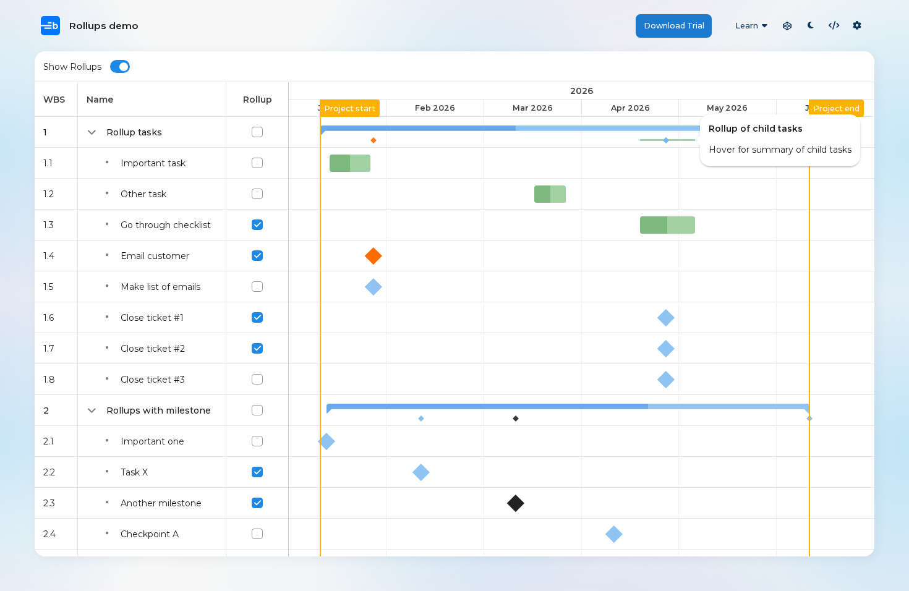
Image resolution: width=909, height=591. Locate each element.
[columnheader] (56, 99)
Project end (836, 108)
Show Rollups (72, 66)
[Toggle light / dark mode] (810, 26)
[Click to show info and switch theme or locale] (857, 26)
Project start (349, 108)
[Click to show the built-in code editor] (834, 26)
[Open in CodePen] (787, 26)
